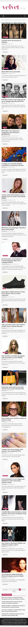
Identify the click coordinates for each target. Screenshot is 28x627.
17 (13, 589)
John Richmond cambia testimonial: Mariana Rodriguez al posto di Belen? (14, 565)
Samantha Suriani (6, 136)
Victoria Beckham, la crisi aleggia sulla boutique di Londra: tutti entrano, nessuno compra (14, 469)
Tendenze (5, 321)
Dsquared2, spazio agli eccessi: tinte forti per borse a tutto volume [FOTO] (14, 377)
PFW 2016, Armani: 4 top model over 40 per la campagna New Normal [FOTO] (14, 90)
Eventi (4, 160)
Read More (5, 52)
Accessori (5, 383)
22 (24, 589)
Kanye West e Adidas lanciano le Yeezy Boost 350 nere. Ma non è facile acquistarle (14, 282)
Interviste (5, 127)
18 (15, 589)
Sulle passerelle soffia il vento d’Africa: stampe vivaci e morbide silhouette (14, 315)
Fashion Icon (5, 96)
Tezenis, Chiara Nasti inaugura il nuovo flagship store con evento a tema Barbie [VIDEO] (14, 185)
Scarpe (4, 288)
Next (14, 591)
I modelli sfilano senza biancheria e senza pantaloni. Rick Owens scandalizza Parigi (14, 502)
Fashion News (5, 37)
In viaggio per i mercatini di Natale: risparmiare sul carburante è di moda (14, 154)
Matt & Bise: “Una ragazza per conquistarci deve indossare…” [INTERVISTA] (14, 121)
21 (22, 589)
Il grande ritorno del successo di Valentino (14, 31)
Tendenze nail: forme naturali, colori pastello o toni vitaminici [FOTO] (14, 440)
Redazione (5, 44)
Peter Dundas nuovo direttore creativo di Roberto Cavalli (14, 409)
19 (17, 589)
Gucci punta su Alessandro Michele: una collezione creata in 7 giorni (14, 533)
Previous (5, 589)
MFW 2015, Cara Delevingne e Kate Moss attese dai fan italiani (14, 218)
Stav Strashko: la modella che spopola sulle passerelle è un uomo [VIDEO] (14, 346)
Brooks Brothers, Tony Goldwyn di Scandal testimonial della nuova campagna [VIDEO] (14, 249)
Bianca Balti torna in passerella (14, 62)
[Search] (24, 16)
